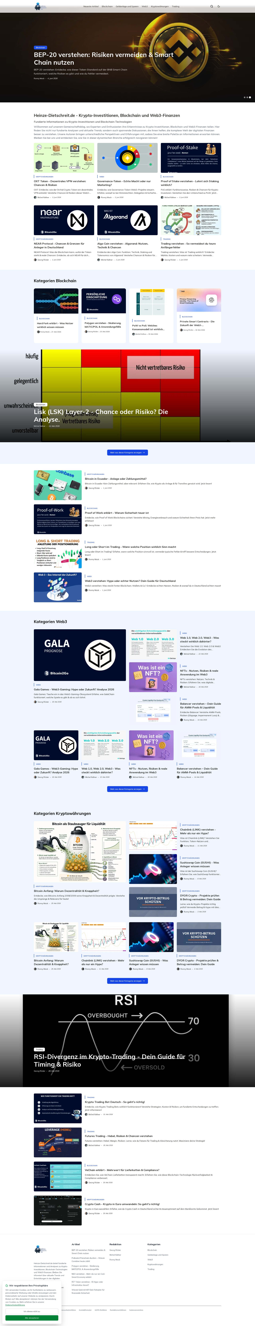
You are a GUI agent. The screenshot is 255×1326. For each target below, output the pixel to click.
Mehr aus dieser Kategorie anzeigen (126, 452)
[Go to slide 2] (247, 97)
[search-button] (211, 6)
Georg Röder (39, 1071)
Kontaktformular (85, 1310)
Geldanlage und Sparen (127, 6)
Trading (175, 6)
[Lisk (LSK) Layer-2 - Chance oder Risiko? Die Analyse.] (127, 395)
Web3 (145, 6)
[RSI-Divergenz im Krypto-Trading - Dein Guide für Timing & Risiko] (127, 1040)
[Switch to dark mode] (218, 6)
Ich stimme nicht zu (32, 1311)
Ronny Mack (39, 78)
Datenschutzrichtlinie (68, 1310)
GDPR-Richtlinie (101, 1310)
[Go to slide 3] (250, 97)
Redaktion (115, 1244)
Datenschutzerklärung (15, 1305)
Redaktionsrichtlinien (118, 1310)
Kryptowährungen (160, 6)
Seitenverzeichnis (136, 1310)
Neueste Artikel (91, 6)
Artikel (76, 1244)
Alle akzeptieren (32, 1318)
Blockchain (107, 6)
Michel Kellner (39, 426)
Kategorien (154, 1244)
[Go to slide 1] (244, 97)
